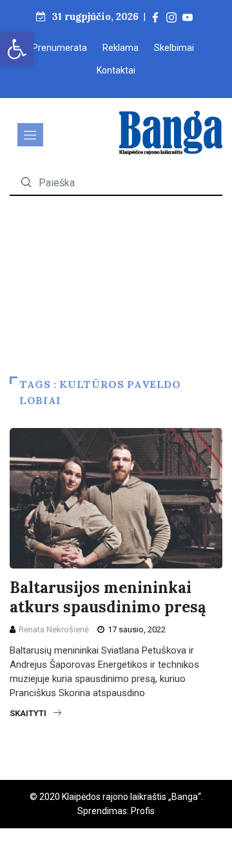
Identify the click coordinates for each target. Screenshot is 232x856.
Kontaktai (116, 70)
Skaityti (28, 713)
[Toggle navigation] (30, 135)
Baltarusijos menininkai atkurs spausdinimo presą (108, 597)
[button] (17, 49)
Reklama (120, 48)
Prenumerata (59, 48)
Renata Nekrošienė (54, 629)
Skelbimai (174, 48)
